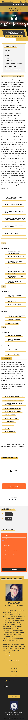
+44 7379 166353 (9, 1)
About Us (14, 671)
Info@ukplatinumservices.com (21, 1)
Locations (9, 514)
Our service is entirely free (14, 486)
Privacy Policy (14, 675)
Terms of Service (14, 665)
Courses (8, 518)
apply (4, 444)
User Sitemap (14, 668)
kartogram (22, 718)
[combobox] (3, 540)
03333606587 (26, 1)
